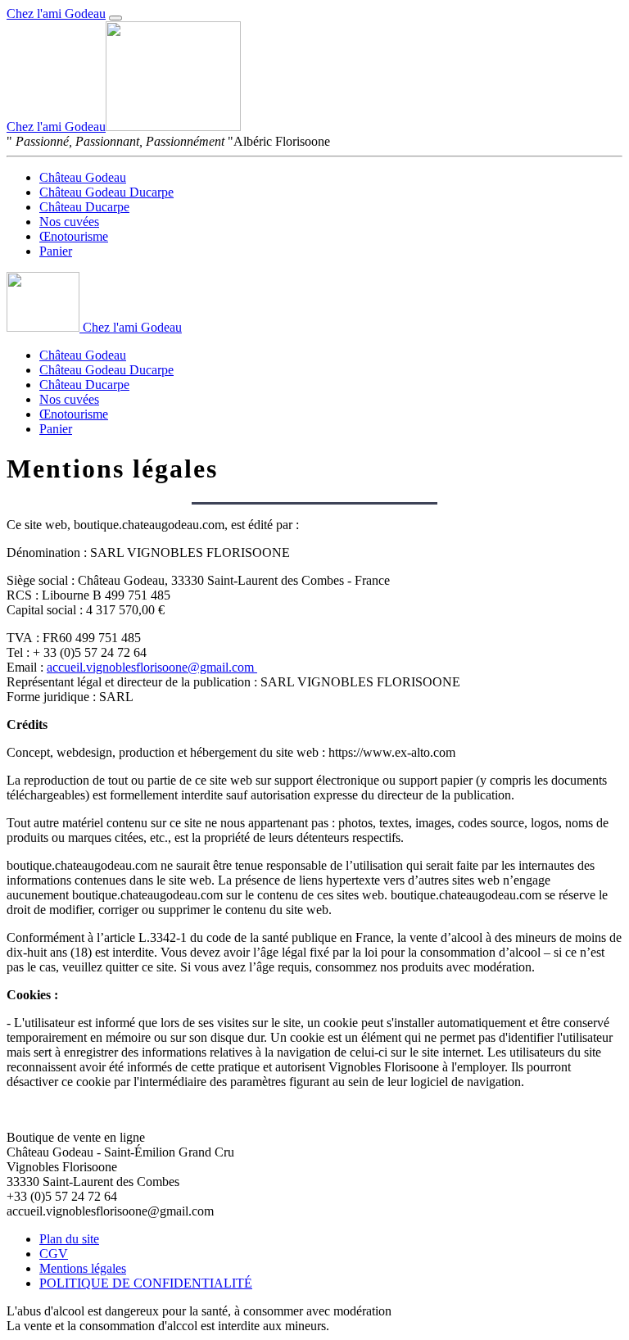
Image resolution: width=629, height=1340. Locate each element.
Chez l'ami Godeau (56, 13)
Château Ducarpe (84, 207)
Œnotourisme (73, 236)
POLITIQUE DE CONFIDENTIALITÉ (145, 1283)
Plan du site (69, 1239)
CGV (53, 1254)
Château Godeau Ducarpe (106, 192)
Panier (55, 251)
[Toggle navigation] (115, 18)
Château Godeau (82, 177)
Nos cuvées (69, 222)
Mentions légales (82, 1268)
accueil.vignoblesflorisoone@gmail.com (152, 667)
